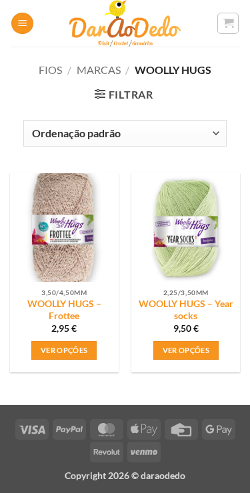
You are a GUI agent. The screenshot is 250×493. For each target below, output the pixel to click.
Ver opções (64, 350)
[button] (22, 24)
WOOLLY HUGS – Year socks (186, 309)
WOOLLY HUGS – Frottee (64, 309)
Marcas (99, 69)
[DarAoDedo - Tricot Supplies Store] (125, 23)
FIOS (50, 69)
